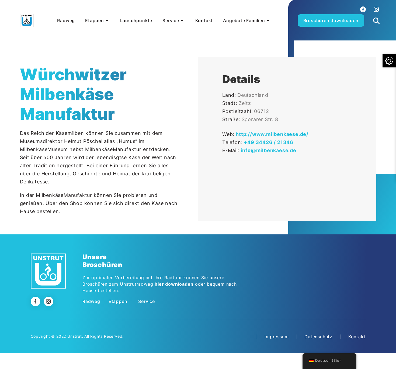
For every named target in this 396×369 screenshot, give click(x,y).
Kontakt (357, 336)
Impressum (277, 336)
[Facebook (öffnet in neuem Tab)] (363, 9)
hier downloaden (174, 284)
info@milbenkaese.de (268, 150)
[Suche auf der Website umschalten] (376, 15)
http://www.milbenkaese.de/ (272, 134)
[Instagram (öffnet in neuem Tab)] (375, 9)
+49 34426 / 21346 (268, 142)
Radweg (91, 301)
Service (146, 301)
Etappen (118, 301)
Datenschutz (318, 336)
